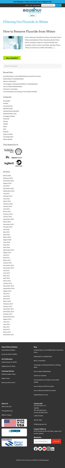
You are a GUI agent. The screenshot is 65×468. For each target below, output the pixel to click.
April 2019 (6, 235)
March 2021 (7, 211)
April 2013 (6, 329)
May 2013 (6, 327)
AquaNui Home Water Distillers (32, 10)
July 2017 (6, 255)
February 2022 (8, 204)
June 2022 (6, 199)
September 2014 (8, 288)
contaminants (8, 106)
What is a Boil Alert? (9, 81)
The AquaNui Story (7, 411)
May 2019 (6, 232)
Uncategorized (8, 137)
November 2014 (8, 286)
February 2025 (8, 178)
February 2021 (8, 214)
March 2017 (7, 260)
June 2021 (6, 209)
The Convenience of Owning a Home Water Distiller (20, 92)
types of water (8, 134)
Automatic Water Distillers (9, 354)
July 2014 (6, 293)
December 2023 (8, 188)
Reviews (5, 132)
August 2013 (7, 319)
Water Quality (7, 139)
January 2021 (7, 217)
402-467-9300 (38, 420)
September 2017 (8, 250)
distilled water (8, 108)
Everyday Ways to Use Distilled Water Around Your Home (22, 76)
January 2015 (7, 283)
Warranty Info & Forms (8, 382)
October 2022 (7, 196)
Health (5, 124)
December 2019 (8, 224)
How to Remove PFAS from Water (44, 386)
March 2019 (7, 237)
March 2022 (7, 201)
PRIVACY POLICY (20, 460)
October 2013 (7, 314)
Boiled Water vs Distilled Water (13, 79)
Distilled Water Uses (9, 114)
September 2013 (8, 317)
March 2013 (7, 332)
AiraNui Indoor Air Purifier (9, 362)
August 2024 (7, 183)
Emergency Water (9, 116)
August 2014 (7, 291)
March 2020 (7, 222)
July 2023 (6, 194)
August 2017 (7, 252)
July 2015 (6, 270)
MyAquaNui (46, 460)
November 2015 (8, 268)
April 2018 (6, 247)
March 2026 (7, 176)
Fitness (5, 121)
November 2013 (8, 311)
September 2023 (8, 191)
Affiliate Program (7, 415)
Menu (32, 15)
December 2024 (8, 181)
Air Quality (6, 101)
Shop (26, 5)
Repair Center (6, 378)
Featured (6, 119)
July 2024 (6, 186)
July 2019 (6, 229)
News (5, 126)
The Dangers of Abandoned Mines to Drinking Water (20, 84)
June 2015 (6, 273)
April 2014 (6, 299)
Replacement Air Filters (8, 366)
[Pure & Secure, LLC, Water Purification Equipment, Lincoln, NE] (14, 432)
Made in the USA (6, 406)
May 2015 (6, 276)
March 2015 (7, 281)
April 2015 (6, 278)
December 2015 (8, 265)
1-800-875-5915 (38, 416)
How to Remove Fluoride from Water (29, 31)
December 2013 (8, 309)
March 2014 (7, 301)
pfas (4, 129)
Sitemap (28, 460)
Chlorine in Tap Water (10, 89)
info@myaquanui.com (40, 424)
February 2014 (8, 304)
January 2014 (7, 306)
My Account (36, 5)
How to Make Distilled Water (12, 86)
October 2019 (7, 227)
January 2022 (7, 206)
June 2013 (6, 324)
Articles (5, 103)
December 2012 (8, 335)
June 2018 (6, 242)
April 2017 (6, 258)
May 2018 (6, 245)
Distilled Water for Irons (41, 395)
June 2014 (6, 296)
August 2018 (7, 240)
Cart (30, 5)
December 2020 (8, 219)
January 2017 (7, 263)
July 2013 (6, 322)
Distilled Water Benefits (11, 111)
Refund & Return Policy (8, 374)
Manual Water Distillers (8, 350)
